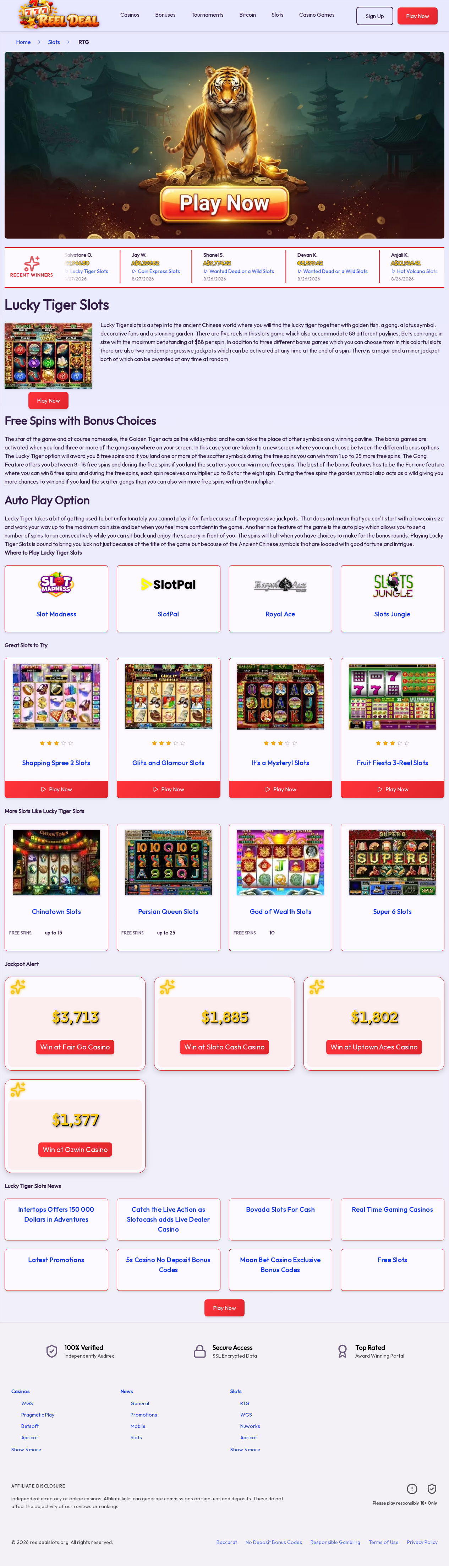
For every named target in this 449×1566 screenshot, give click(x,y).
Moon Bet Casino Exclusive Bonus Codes (280, 1265)
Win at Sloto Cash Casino (224, 1046)
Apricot (29, 1437)
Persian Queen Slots (168, 911)
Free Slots (392, 1260)
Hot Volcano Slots (404, 271)
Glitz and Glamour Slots (168, 763)
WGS (27, 1403)
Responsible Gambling (335, 1542)
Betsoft (30, 1426)
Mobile (138, 1426)
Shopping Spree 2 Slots (56, 763)
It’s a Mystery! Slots (280, 763)
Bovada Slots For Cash (280, 1209)
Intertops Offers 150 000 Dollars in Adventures (56, 1214)
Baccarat (227, 1542)
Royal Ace (280, 614)
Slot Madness (56, 614)
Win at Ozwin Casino (75, 1149)
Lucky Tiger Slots (76, 271)
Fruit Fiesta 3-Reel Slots (392, 763)
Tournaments (207, 14)
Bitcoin (247, 14)
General (140, 1403)
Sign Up (375, 16)
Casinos (129, 14)
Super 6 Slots (392, 911)
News (127, 1391)
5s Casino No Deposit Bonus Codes (168, 1265)
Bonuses (165, 14)
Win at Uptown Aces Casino (374, 1046)
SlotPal (168, 614)
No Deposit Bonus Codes (274, 1542)
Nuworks (250, 1426)
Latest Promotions (56, 1260)
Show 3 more (26, 1449)
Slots (278, 14)
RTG (245, 1403)
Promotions (144, 1415)
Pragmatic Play (37, 1415)
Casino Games (317, 14)
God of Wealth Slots (281, 911)
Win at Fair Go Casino (75, 1046)
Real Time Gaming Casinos (392, 1209)
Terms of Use (384, 1542)
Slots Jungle (392, 614)
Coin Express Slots (145, 271)
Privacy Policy (422, 1542)
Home (23, 41)
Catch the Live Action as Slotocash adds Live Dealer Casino (168, 1219)
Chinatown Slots (56, 911)
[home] (58, 26)
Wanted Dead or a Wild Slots (228, 271)
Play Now (417, 16)
